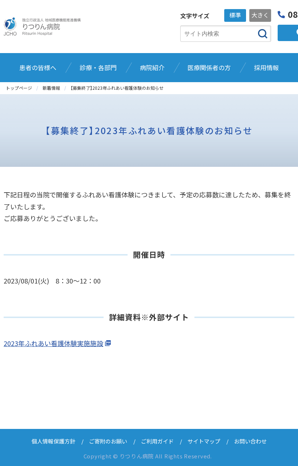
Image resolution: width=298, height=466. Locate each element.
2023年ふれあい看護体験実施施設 (53, 343)
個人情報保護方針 (53, 441)
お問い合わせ (250, 441)
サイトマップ (204, 441)
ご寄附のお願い (108, 441)
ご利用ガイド (157, 441)
